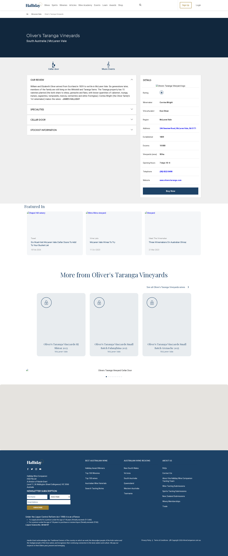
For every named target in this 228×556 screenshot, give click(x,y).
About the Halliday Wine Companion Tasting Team (177, 479)
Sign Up (185, 5)
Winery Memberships (171, 501)
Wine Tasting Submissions (173, 486)
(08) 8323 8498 (166, 171)
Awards (112, 5)
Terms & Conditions (161, 540)
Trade (164, 506)
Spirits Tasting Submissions (174, 491)
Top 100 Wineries (92, 473)
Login (198, 5)
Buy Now (170, 191)
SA (27, 14)
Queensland (129, 483)
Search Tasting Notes (94, 488)
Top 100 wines (91, 478)
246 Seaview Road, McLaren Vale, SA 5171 (178, 128)
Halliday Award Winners (95, 468)
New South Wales (131, 468)
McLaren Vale (36, 14)
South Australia (130, 478)
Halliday (34, 5)
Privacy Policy (146, 540)
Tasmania (128, 493)
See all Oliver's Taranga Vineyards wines (166, 287)
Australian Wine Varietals (95, 483)
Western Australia (131, 488)
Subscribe (37, 507)
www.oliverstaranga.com (170, 180)
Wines (47, 5)
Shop (120, 5)
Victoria (127, 473)
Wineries (63, 5)
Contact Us (167, 473)
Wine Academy (85, 5)
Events (97, 5)
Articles (73, 5)
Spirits (55, 5)
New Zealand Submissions (173, 496)
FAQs (164, 468)
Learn (105, 5)
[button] (114, 415)
